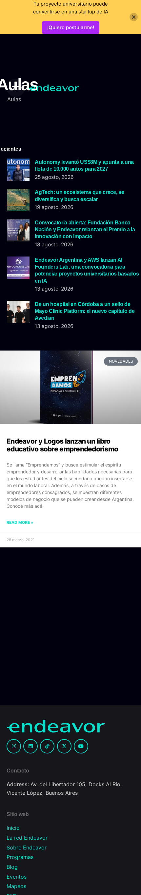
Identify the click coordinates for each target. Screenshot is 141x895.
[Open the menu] (16, 88)
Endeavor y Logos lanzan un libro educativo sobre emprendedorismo (62, 445)
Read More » (20, 522)
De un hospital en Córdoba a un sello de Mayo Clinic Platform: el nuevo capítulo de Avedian (84, 311)
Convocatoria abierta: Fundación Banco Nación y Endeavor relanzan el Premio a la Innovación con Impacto (85, 229)
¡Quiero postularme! (70, 27)
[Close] (134, 17)
